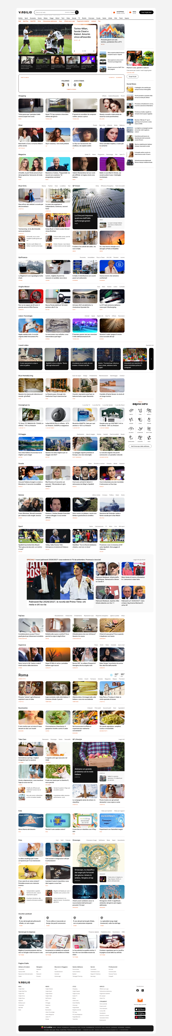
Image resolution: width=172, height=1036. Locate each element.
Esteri (117, 495)
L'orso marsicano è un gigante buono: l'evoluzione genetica (62, 900)
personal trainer (113, 974)
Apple (93, 316)
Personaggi (109, 154)
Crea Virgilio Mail (146, 12)
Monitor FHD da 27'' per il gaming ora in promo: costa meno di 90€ (143, 121)
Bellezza (102, 118)
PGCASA (83, 1027)
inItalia (110, 18)
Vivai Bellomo (130, 72)
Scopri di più (132, 76)
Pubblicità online (106, 932)
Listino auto (75, 1000)
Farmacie (93, 679)
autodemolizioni (59, 971)
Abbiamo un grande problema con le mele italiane (84, 771)
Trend (121, 18)
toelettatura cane (95, 971)
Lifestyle (109, 125)
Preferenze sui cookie (72, 1029)
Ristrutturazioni (103, 375)
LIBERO (54, 1027)
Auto (98, 286)
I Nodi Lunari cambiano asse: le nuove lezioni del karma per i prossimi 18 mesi (83, 903)
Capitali (105, 434)
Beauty (44, 186)
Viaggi (51, 18)
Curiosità (122, 286)
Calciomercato (99, 526)
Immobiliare (91, 257)
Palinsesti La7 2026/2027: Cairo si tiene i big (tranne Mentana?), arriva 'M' (133, 603)
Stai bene (20, 762)
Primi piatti (98, 708)
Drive (39, 21)
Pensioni (116, 257)
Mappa (115, 679)
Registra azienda (77, 1010)
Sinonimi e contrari (99, 463)
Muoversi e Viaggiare (61, 967)
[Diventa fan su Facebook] (137, 990)
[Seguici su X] (142, 990)
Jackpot (93, 21)
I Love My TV (86, 405)
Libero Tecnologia (25, 316)
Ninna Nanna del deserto (26, 829)
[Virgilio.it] (25, 12)
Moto (103, 286)
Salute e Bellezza (78, 967)
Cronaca (104, 495)
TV (79, 18)
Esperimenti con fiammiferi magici (111, 829)
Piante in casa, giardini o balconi (138, 68)
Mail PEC (33, 21)
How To (107, 316)
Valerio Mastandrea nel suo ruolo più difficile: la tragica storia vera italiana (84, 175)
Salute (104, 18)
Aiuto (19, 1010)
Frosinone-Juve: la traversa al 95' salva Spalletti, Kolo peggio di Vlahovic (111, 547)
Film (116, 154)
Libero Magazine (50, 1014)
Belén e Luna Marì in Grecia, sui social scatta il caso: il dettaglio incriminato (110, 175)
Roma (23, 675)
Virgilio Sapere (76, 991)
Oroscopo (91, 18)
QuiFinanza (22, 257)
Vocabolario (103, 1013)
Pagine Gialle (23, 963)
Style (56, 186)
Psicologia (54, 739)
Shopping (75, 989)
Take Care (22, 739)
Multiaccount (21, 1003)
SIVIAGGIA (107, 1027)
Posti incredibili (114, 434)
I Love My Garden (107, 405)
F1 (106, 526)
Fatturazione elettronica (50, 21)
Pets (20, 840)
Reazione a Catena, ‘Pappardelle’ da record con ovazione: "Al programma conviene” (58, 175)
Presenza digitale (94, 932)
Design (85, 375)
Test (69, 186)
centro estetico (76, 971)
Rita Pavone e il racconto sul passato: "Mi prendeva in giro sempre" (56, 484)
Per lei (123, 96)
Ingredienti (121, 708)
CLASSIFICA (111, 77)
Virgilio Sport (49, 991)
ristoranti (38, 974)
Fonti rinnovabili (120, 186)
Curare (20, 784)
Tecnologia (49, 118)
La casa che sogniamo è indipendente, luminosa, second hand (57, 206)
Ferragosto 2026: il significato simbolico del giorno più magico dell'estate (110, 903)
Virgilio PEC (21, 993)
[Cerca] (76, 12)
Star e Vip (102, 125)
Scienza (48, 338)
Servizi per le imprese (26, 932)
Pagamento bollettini (83, 21)
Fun (99, 21)
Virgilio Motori (23, 287)
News (94, 154)
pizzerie (38, 976)
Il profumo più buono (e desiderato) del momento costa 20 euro (142, 138)
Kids (20, 811)
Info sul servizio (39, 15)
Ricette (84, 18)
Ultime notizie (96, 495)
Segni (113, 840)
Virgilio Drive (21, 996)
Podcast (68, 840)
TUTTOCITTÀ (98, 1027)
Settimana (102, 840)
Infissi (123, 615)
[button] (93, 51)
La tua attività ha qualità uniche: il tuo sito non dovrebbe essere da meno (84, 952)
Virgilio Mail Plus (22, 991)
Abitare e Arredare (24, 967)
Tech (62, 18)
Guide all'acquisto (113, 96)
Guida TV (87, 154)
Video (68, 18)
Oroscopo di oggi (91, 840)
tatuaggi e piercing (77, 976)
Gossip (74, 18)
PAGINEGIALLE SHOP (75, 1027)
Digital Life (100, 316)
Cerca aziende (103, 1004)
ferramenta (21, 969)
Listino (115, 286)
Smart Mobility (76, 1003)
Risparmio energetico (102, 615)
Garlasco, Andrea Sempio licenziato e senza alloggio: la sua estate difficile (58, 515)
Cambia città (22, 678)
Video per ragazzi (119, 811)
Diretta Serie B (25, 77)
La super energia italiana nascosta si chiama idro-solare (115, 224)
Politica (111, 495)
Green (76, 223)
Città (115, 18)
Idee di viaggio (90, 434)
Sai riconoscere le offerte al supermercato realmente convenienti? (82, 728)
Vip (46, 146)
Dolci (114, 708)
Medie (115, 463)
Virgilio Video (49, 996)
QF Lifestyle (77, 739)
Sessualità (67, 739)
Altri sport (122, 526)
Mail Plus (25, 21)
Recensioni (121, 316)
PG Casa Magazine (77, 1014)
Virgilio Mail (21, 989)
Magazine (22, 154)
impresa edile (21, 971)
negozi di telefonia (95, 974)
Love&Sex (63, 186)
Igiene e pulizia (114, 615)
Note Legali (52, 1029)
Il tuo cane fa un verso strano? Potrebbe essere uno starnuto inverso (28, 883)
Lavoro (122, 257)
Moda (19, 118)
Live (115, 526)
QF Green (76, 186)
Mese (108, 840)
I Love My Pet (96, 405)
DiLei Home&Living (25, 376)
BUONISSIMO (121, 1027)
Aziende (100, 679)
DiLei (20, 125)
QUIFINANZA (114, 1027)
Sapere (127, 18)
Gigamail (20, 1000)
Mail (19, 21)
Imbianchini (68, 615)
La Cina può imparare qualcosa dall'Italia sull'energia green (84, 218)
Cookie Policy (63, 1029)
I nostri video (23, 345)
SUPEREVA (127, 1027)
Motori (57, 18)
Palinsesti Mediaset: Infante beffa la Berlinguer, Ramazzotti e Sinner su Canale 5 (107, 579)
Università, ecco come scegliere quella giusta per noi (34, 238)
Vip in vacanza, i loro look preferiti (57, 143)
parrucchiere (76, 969)
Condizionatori (22, 638)
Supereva (22, 645)
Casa (19, 398)
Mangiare (39, 967)
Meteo (45, 18)
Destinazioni (80, 434)
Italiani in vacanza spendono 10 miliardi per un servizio (115, 778)
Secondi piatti (107, 708)
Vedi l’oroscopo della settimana (140, 446)
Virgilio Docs (21, 998)
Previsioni (122, 679)
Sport (26, 18)
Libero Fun (102, 998)
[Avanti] (151, 359)
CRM (123, 932)
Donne (40, 18)
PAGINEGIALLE (65, 1027)
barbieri (74, 974)
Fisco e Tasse (100, 257)
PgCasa (21, 616)
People (95, 125)
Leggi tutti (122, 739)
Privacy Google (56, 15)
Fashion (50, 186)
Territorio (48, 701)
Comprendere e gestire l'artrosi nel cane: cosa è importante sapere (34, 892)
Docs (60, 21)
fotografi (111, 976)
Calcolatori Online (104, 1017)
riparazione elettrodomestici (25, 974)
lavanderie (93, 969)
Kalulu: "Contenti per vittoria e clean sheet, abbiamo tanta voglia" (108, 365)
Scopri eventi (103, 1006)
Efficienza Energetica (107, 186)
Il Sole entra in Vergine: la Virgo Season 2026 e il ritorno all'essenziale (115, 879)
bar (37, 971)
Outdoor (122, 375)
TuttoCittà (75, 1019)
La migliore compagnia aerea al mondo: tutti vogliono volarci (143, 130)
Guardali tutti (150, 345)
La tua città (102, 1010)
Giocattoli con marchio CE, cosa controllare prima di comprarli (133, 365)
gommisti (57, 974)
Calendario (21, 1005)
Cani (57, 840)
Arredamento (93, 375)
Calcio (91, 526)
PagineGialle (76, 1007)
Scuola (98, 18)
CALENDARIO (119, 77)
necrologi (93, 976)
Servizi (93, 967)
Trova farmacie (103, 1008)
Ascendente (121, 840)
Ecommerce (116, 932)
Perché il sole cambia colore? (55, 829)
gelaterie (38, 969)
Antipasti (90, 708)
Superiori (122, 463)
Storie (123, 495)
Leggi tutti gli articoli (139, 559)
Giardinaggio (114, 375)
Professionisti (113, 967)
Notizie (20, 18)
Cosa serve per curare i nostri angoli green (139, 70)
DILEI (103, 1027)
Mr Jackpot (102, 996)
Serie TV (122, 154)
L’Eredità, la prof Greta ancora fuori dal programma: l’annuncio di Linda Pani (30, 175)
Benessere (45, 739)
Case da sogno (76, 375)
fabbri (20, 976)
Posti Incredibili (77, 457)
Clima (97, 186)
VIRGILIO (59, 1027)
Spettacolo (77, 40)
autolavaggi (58, 976)
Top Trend (21, 954)
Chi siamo (46, 1029)
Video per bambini (106, 811)
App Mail (20, 1007)
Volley (47, 549)
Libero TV (48, 1016)
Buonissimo (23, 708)
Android (87, 316)
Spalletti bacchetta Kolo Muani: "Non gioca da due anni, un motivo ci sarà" (30, 547)
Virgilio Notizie (49, 989)
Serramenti (103, 638)
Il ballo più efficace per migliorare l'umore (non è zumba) (34, 789)
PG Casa (75, 1012)
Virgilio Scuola (76, 993)
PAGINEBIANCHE (90, 1027)
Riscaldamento (59, 615)
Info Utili (109, 257)
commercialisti (112, 971)
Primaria (109, 463)
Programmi (101, 154)
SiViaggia (22, 434)
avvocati (111, 969)
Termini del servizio (48, 15)
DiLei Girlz (22, 186)
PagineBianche (76, 1016)
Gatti (62, 840)
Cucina (47, 730)
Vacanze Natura (104, 457)
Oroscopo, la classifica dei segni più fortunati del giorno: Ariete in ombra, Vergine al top (84, 874)
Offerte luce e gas (69, 21)
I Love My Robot (120, 405)
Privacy (57, 1029)
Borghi (123, 434)
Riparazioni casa (89, 615)
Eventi (86, 679)
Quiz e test (121, 645)
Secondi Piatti (103, 730)
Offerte (104, 96)
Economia (33, 18)
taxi (56, 969)
